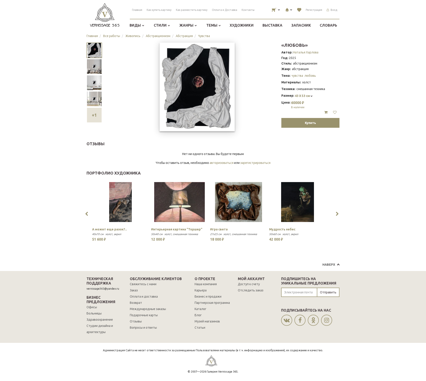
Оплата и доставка (144, 296)
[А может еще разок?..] (120, 202)
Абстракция (184, 36)
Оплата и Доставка (224, 9)
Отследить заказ (250, 290)
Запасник (301, 25)
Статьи (200, 327)
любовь (310, 75)
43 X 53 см (303, 96)
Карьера (201, 290)
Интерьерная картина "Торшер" (176, 229)
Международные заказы (148, 309)
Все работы (111, 36)
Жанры (186, 25)
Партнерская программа (212, 302)
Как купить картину (159, 9)
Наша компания (206, 284)
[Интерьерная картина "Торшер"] (179, 202)
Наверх (328, 264)
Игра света (219, 229)
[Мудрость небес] (297, 202)
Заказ (134, 290)
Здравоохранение (100, 319)
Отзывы (136, 321)
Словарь (328, 25)
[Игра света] (238, 202)
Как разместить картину (191, 9)
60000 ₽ (297, 105)
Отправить (328, 292)
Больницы (94, 313)
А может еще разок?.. (109, 229)
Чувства (204, 36)
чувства (297, 75)
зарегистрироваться (255, 163)
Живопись (132, 36)
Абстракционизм (158, 36)
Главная (137, 9)
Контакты (248, 9)
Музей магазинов (207, 321)
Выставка (272, 25)
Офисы (92, 307)
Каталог (200, 309)
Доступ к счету (249, 284)
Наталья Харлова (305, 52)
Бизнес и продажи (208, 296)
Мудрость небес (282, 229)
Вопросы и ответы (143, 327)
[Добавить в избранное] (334, 112)
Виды (136, 25)
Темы (212, 25)
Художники (242, 25)
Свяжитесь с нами (143, 284)
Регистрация (314, 9)
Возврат (136, 302)
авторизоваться (221, 163)
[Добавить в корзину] (325, 112)
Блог (198, 315)
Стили (161, 25)
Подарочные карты (144, 315)
